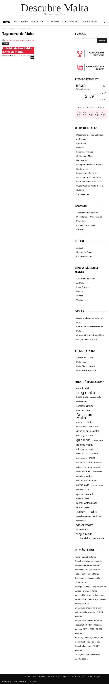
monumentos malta (94, 467)
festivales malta (81, 426)
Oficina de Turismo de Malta (89, 181)
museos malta (83, 471)
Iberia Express (82, 287)
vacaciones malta (83, 516)
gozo (78, 435)
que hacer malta (82, 490)
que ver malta (82, 498)
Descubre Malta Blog (9, 56)
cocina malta (81, 401)
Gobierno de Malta (84, 156)
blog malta (85, 392)
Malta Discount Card (85, 366)
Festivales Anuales (84, 152)
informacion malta (85, 449)
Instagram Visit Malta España (89, 164)
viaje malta (82, 529)
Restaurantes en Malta (86, 339)
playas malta (82, 485)
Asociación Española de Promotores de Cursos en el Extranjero (89, 216)
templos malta (82, 507)
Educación (81, 143)
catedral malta (95, 397)
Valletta (97, 516)
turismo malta (86, 511)
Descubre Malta (85, 416)
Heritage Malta (83, 160)
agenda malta (83, 388)
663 (32, 57)
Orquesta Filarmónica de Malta (90, 335)
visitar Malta (83, 538)
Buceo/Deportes (70, 22)
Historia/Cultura (40, 22)
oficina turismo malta (86, 480)
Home (6, 21)
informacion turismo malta (87, 453)
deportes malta (83, 410)
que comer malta (97, 485)
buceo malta (82, 397)
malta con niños (84, 462)
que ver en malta (85, 494)
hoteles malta (84, 444)
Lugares (23, 22)
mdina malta (81, 467)
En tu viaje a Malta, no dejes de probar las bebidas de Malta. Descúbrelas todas (89, 641)
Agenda (55, 22)
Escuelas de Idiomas (85, 225)
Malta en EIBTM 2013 (84, 629)
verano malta (81, 521)
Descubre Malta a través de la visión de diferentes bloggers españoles (88, 565)
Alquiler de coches (84, 358)
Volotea (79, 296)
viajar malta (85, 525)
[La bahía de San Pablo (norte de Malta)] (18, 42)
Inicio (4, 29)
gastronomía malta (87, 431)
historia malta (98, 440)
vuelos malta (98, 538)
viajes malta (84, 533)
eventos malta (84, 422)
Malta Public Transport (86, 370)
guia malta (83, 439)
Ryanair (79, 291)
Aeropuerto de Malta (85, 279)
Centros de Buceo (84, 252)
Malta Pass (81, 362)
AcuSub (79, 248)
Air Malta (80, 283)
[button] (103, 22)
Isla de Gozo (82, 169)
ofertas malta (84, 476)
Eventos (80, 147)
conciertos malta (84, 406)
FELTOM (80, 229)
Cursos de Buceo (84, 256)
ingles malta (81, 458)
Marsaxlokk (98, 463)
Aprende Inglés (89, 22)
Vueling (79, 300)
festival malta (94, 426)
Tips (15, 22)
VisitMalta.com (82, 194)
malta (92, 457)
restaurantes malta (87, 502)
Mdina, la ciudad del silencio (87, 654)
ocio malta (97, 472)
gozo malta (88, 435)
